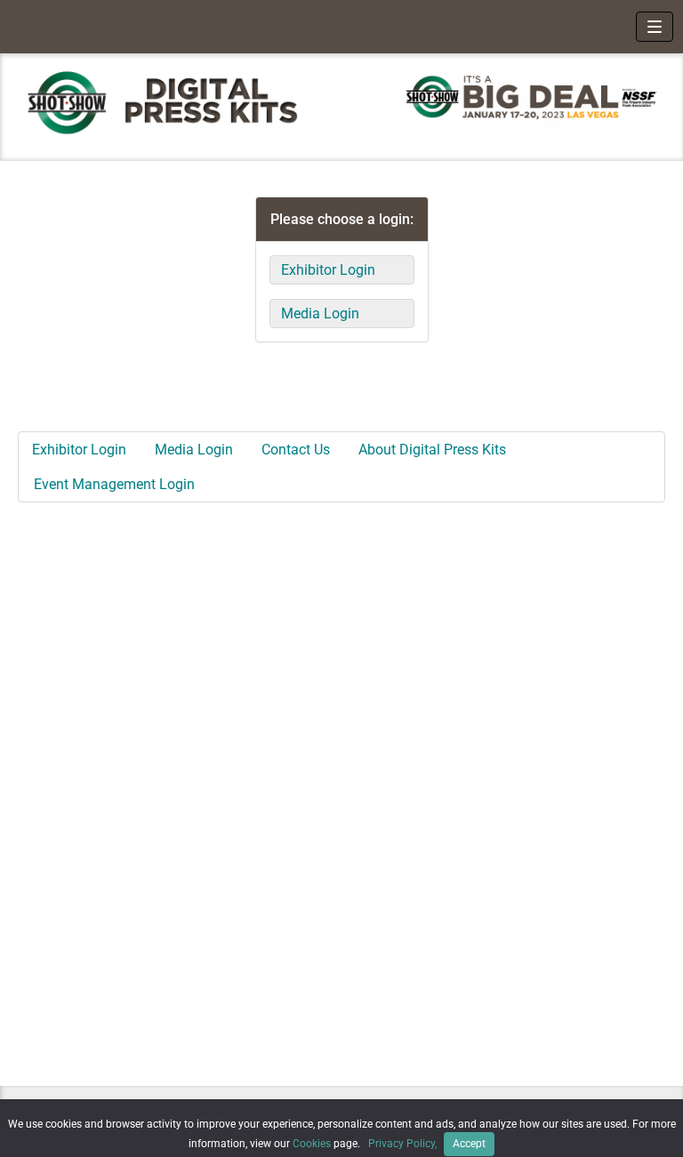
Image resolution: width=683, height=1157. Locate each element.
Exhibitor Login (328, 269)
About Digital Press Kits (432, 449)
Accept (469, 1143)
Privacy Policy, (403, 1143)
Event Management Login (114, 484)
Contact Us (295, 449)
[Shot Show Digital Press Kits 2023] (171, 102)
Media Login (320, 313)
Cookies (312, 1143)
